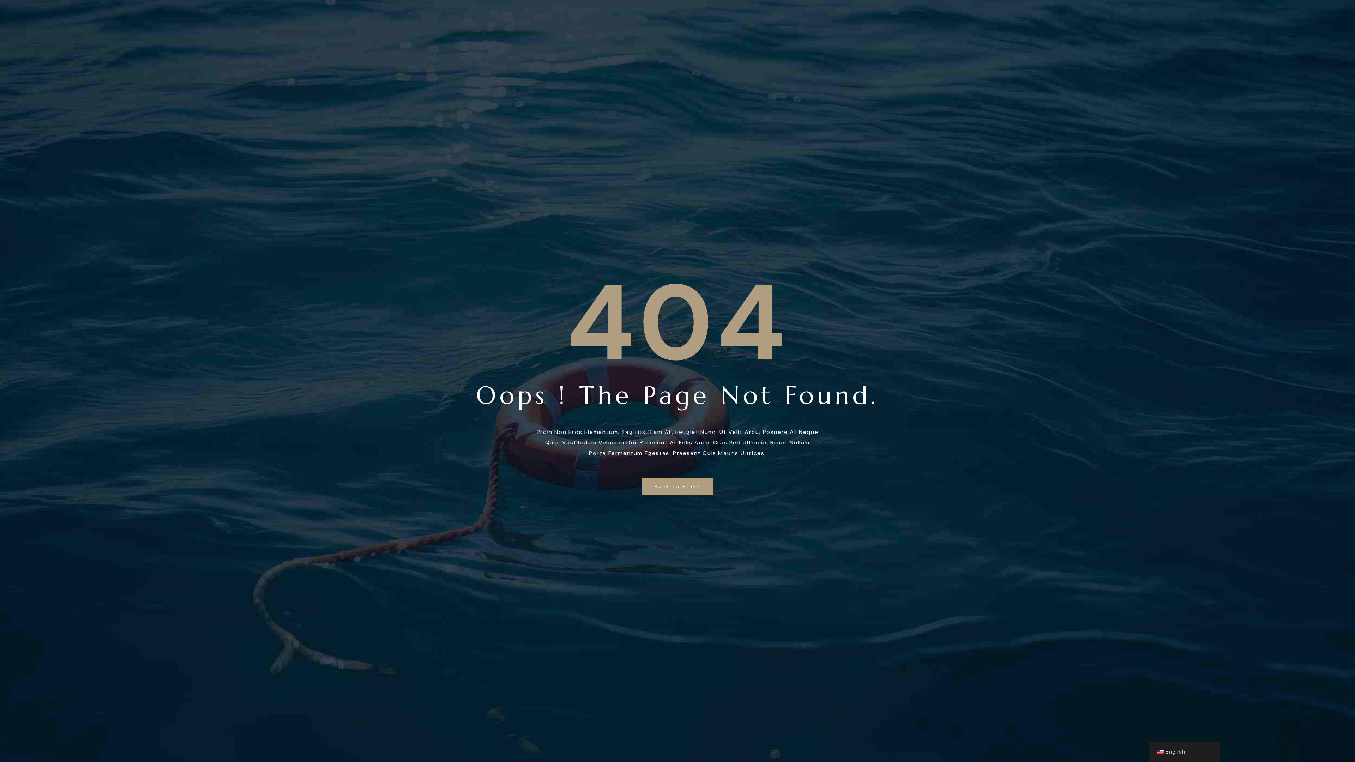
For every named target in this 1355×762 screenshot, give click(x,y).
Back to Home (677, 486)
